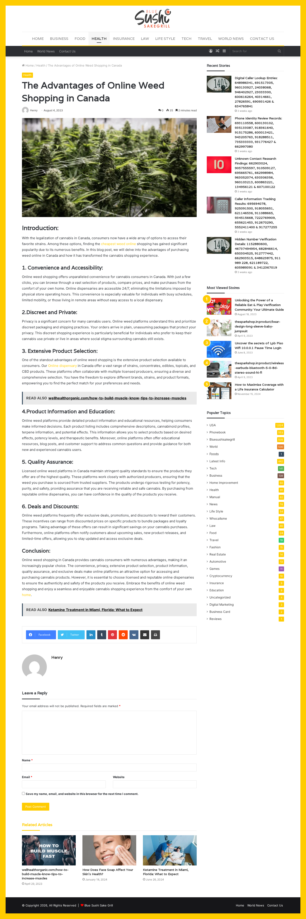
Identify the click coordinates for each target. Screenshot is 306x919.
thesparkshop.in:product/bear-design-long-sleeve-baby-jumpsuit (257, 326)
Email (27, 777)
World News (231, 38)
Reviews (215, 619)
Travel (205, 38)
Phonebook (217, 432)
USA (212, 425)
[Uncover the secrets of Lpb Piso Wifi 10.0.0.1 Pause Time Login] (219, 349)
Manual (214, 497)
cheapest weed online (118, 244)
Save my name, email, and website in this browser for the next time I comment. (82, 794)
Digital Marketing (221, 604)
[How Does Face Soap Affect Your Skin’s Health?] (109, 850)
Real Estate (217, 554)
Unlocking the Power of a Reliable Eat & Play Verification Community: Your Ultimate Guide (259, 305)
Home (38, 38)
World (213, 446)
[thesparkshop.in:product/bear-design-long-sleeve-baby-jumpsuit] (219, 327)
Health (99, 38)
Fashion (215, 547)
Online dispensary (62, 366)
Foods (214, 454)
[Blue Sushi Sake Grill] (153, 18)
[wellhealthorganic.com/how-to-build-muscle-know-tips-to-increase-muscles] (49, 850)
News (213, 504)
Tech (186, 38)
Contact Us (262, 38)
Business (59, 38)
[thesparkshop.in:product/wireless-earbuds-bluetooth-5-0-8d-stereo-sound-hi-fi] (219, 369)
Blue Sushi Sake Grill (98, 905)
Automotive (217, 561)
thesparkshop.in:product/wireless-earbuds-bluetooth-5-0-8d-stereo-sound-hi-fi (259, 367)
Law (145, 38)
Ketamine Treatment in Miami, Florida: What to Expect (166, 872)
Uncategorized (220, 597)
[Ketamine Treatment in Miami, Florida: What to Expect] (170, 850)
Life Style (165, 38)
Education (216, 590)
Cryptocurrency (220, 576)
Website (119, 777)
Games (214, 568)
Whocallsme (218, 518)
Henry (57, 657)
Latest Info (217, 461)
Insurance (124, 38)
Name (27, 760)
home (26, 595)
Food (80, 38)
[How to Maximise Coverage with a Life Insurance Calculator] (219, 390)
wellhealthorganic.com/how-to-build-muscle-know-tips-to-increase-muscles (45, 874)
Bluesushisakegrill (222, 439)
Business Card (219, 611)
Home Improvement (223, 482)
